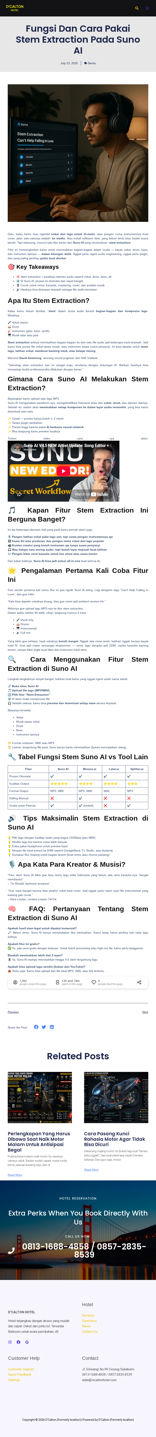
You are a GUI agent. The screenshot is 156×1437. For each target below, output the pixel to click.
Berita (92, 63)
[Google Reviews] (27, 1342)
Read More (15, 1174)
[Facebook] (18, 1342)
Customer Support (21, 1369)
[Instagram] (10, 1342)
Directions (89, 1321)
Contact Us (90, 1332)
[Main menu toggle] (147, 8)
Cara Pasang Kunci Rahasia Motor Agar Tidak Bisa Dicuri (114, 1139)
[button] (137, 8)
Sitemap (14, 1380)
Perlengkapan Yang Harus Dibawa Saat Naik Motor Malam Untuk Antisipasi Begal (39, 1142)
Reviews (88, 1315)
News (86, 1326)
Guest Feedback (19, 1374)
